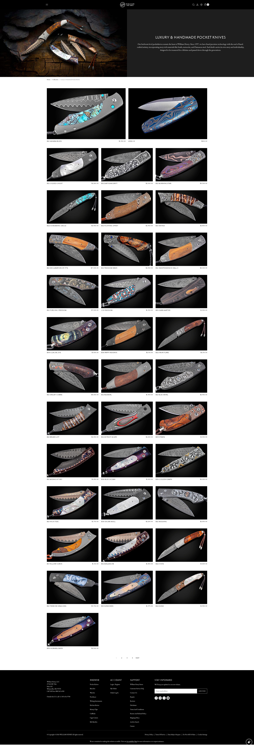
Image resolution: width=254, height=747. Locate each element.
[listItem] (188, 734)
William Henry (66, 734)
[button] (193, 4)
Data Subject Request (174, 734)
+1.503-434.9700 (64, 697)
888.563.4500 (60, 691)
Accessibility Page (132, 741)
